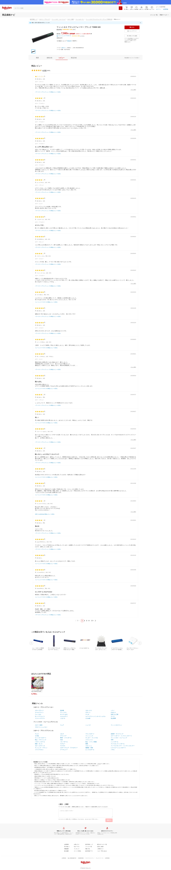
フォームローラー (80, 19)
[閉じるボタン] (140, 22)
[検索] (120, 8)
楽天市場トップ (33, 19)
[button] (132, 8)
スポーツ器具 (70, 19)
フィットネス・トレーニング (59, 19)
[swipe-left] (31, 643)
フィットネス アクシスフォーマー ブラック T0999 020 (99, 19)
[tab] (37, 58)
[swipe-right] (139, 643)
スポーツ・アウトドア (44, 19)
